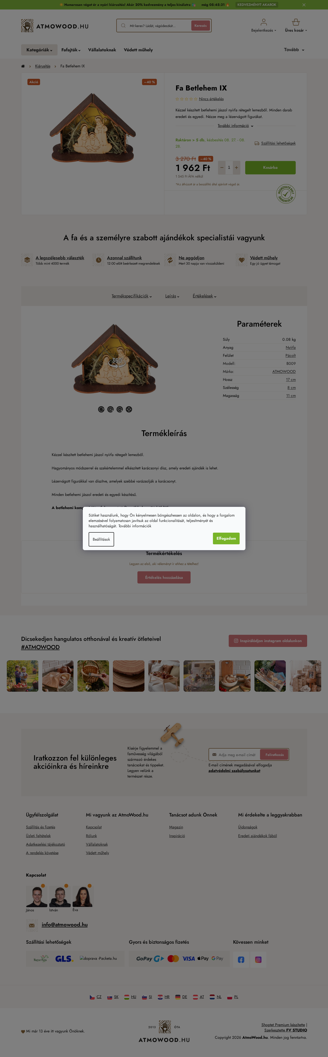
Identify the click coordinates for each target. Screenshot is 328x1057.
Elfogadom (226, 538)
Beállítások (101, 539)
